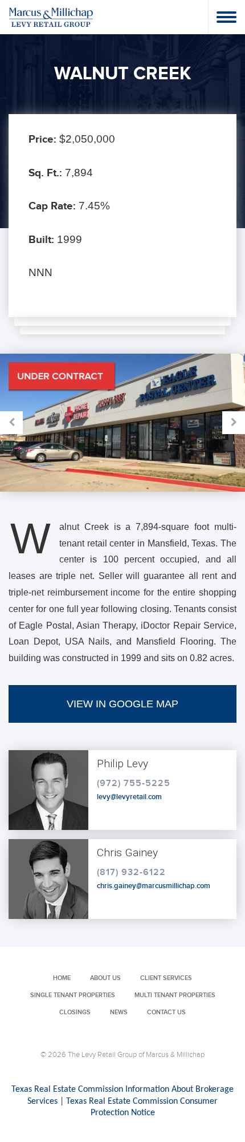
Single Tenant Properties (72, 995)
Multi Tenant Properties (174, 995)
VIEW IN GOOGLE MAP (122, 704)
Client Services (166, 978)
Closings (75, 1012)
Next (183, 423)
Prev (61, 423)
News (119, 1012)
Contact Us (166, 1012)
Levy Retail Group (51, 16)
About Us (105, 978)
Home (62, 978)
